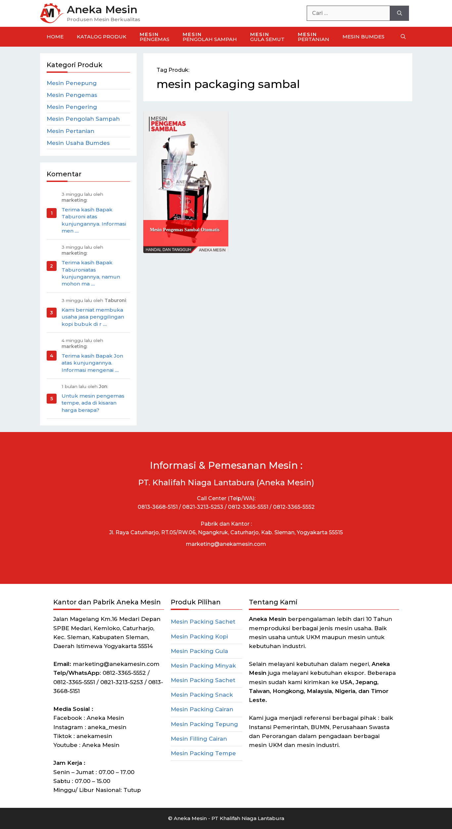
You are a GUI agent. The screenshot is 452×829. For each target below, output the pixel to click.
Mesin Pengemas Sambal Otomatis (184, 229)
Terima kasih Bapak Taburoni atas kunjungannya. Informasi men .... (94, 220)
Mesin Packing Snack (202, 694)
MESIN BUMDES (363, 36)
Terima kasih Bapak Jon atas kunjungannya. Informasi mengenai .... (92, 363)
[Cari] (399, 13)
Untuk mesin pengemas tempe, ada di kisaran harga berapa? (93, 403)
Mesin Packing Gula (199, 651)
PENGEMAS (154, 36)
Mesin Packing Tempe (203, 753)
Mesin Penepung (72, 83)
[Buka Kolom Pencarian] (403, 37)
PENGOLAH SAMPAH (210, 36)
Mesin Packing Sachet (203, 621)
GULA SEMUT (267, 36)
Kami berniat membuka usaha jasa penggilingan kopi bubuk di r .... (93, 317)
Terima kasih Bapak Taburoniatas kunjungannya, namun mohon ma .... (91, 273)
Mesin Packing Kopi (199, 636)
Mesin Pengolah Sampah (83, 118)
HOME (55, 36)
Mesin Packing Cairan (202, 709)
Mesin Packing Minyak (203, 665)
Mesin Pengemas (72, 95)
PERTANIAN (313, 36)
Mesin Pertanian (70, 131)
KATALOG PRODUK (101, 36)
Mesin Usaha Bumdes (78, 143)
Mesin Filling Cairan (199, 738)
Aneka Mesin (102, 9)
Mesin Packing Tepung (204, 724)
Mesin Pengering (72, 107)
